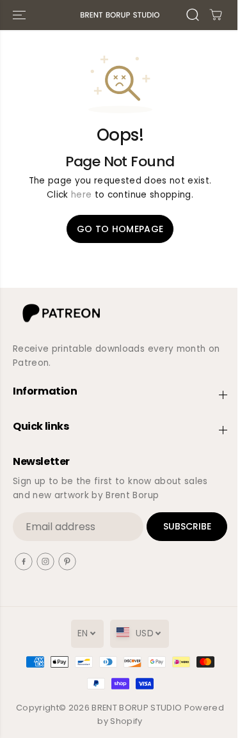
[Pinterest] (67, 561)
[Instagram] (45, 561)
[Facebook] (24, 561)
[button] (20, 15)
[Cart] (215, 14)
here (81, 195)
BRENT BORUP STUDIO (137, 708)
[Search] (192, 14)
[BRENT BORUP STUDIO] (120, 15)
